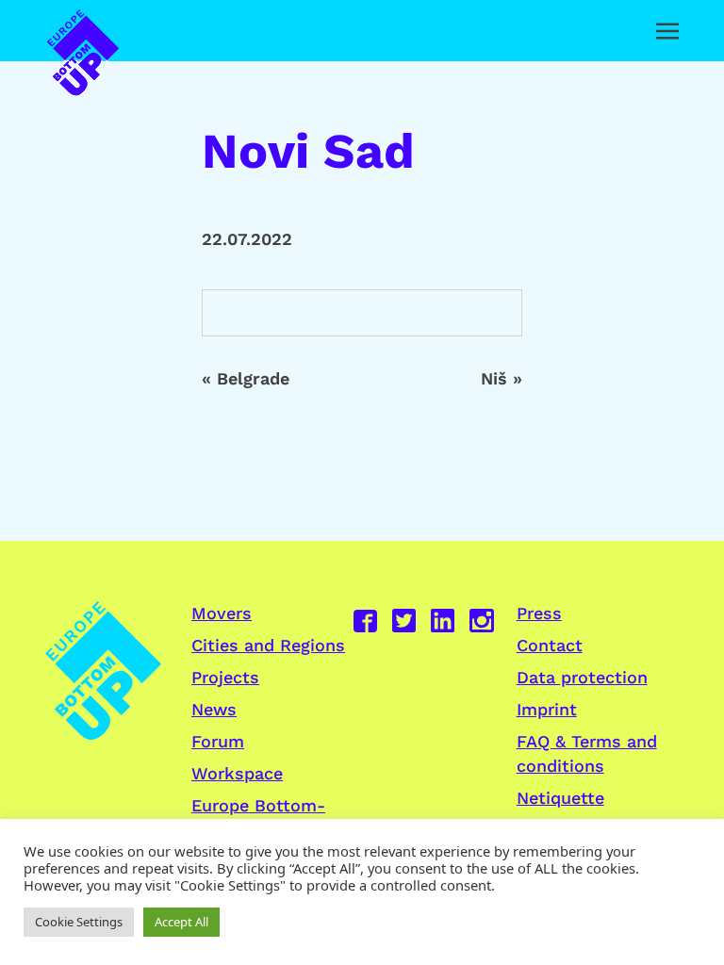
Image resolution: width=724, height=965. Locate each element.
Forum (217, 741)
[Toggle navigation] (667, 31)
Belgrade (253, 378)
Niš (494, 378)
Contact (550, 645)
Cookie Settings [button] (79, 921)
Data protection (582, 677)
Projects (225, 677)
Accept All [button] (181, 921)
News (214, 709)
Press (539, 613)
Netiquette (560, 798)
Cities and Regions (268, 645)
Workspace (237, 773)
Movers (221, 613)
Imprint (547, 709)
